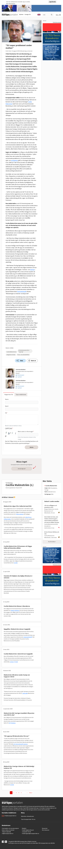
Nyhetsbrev (24, 816)
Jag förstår (52, 1)
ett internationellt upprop (21, 744)
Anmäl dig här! (22, 468)
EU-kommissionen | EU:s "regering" (24, 351)
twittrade (25, 693)
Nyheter (21, 14)
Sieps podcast (19, 514)
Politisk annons (57, 22)
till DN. (12, 784)
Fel (6, 413)
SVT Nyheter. (12, 723)
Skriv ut (33, 361)
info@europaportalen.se (10, 815)
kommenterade (21, 291)
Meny (57, 15)
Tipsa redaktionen (21, 394)
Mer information (10, 3)
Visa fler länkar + (52, 541)
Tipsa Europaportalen (26, 819)
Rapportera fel (8, 394)
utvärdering (14, 160)
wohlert (20, 377)
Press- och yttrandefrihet (23, 354)
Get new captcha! (5, 436)
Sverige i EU (28, 14)
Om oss (33, 819)
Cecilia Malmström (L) (11, 352)
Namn (7, 399)
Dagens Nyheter (15, 610)
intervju (32, 269)
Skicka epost (21, 375)
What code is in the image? (25, 431)
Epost (6, 406)
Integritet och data (11, 354)
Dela (21, 361)
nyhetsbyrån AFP (27, 637)
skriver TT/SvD (14, 662)
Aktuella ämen (30, 816)
